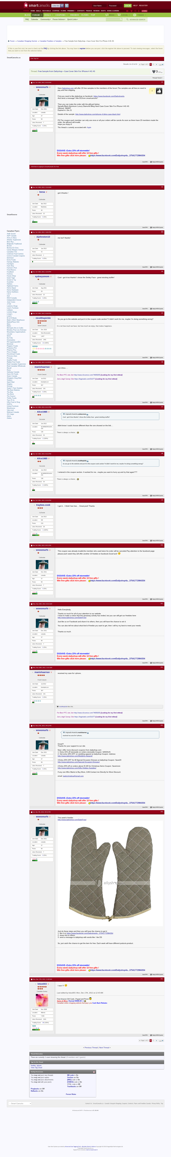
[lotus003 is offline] (42, 1000)
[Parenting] (139, 11)
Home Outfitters (12, 292)
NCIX (9, 336)
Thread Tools (156, 78)
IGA (8, 296)
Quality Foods (12, 360)
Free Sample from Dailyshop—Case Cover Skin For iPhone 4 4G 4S (66, 71)
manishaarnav (42, 367)
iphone (39, 1065)
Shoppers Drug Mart (14, 378)
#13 (162, 725)
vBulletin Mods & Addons (89, 1146)
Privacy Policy (156, 1103)
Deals (38, 11)
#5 (162, 313)
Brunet (9, 246)
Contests (80, 11)
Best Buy (10, 242)
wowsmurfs (42, 87)
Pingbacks (35, 1089)
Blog (27, 15)
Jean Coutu (11, 302)
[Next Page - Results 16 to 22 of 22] (156, 64)
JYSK (9, 304)
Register (143, 6)
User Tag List (34, 58)
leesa (42, 192)
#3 (162, 232)
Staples (9, 384)
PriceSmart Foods (13, 354)
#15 (162, 979)
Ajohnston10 (43, 237)
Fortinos (10, 274)
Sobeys (9, 380)
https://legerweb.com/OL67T (84, 379)
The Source (11, 396)
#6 (162, 362)
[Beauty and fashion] (131, 11)
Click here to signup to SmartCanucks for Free (45, 166)
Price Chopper (12, 352)
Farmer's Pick (12, 268)
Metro (9, 326)
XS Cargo (10, 414)
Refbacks (34, 1091)
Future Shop (11, 276)
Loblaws (10, 310)
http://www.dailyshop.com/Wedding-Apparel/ (75, 756)
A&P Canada (11, 236)
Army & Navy (12, 238)
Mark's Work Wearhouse (16, 320)
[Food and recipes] (135, 11)
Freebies (71, 11)
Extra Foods (11, 260)
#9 (162, 500)
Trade (141, 15)
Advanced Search (137, 19)
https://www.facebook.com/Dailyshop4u (109, 96)
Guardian (10, 282)
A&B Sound (11, 234)
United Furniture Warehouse (12, 407)
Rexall (9, 368)
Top (93, 15)
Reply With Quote (158, 162)
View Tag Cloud (36, 1067)
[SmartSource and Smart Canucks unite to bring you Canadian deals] (17, 220)
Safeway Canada (13, 372)
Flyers (63, 11)
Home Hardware (12, 290)
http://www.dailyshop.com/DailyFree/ (72, 618)
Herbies (9, 284)
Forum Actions (58, 19)
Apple (89, 127)
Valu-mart (10, 410)
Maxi (8, 324)
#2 (162, 187)
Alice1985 (42, 412)
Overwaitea (11, 340)
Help (135, 6)
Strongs (10, 386)
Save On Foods (12, 374)
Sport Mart (11, 382)
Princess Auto (12, 356)
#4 (162, 271)
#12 (162, 667)
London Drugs (12, 312)
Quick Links (72, 19)
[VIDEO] (70, 1082)
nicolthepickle (43, 318)
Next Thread (104, 1048)
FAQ (27, 19)
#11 (162, 603)
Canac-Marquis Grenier (15, 250)
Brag (111, 15)
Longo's (9, 314)
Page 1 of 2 (144, 64)
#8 (162, 453)
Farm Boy (10, 266)
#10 (162, 545)
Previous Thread (91, 1048)
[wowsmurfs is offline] (42, 102)
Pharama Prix (12, 348)
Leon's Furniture (12, 308)
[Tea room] (127, 11)
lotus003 (42, 984)
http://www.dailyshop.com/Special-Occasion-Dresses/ (79, 762)
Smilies (70, 1077)
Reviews (96, 11)
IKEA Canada (12, 298)
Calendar (34, 19)
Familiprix (10, 264)
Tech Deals (46, 11)
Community (45, 19)
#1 (162, 82)
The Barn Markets (13, 390)
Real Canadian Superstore (16, 364)
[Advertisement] (77, 176)
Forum (37, 15)
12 (43, 343)
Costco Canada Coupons (16, 256)
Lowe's (9, 316)
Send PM (145, 162)
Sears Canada (12, 376)
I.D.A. (9, 294)
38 (43, 1022)
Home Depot (11, 288)
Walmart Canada (13, 412)
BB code (70, 1075)
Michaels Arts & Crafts (15, 328)
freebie (33, 1065)
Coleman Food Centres (15, 254)
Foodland (10, 272)
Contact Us (88, 1103)
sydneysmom (42, 276)
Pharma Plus (11, 350)
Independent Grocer (14, 300)
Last (160, 65)
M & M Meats (12, 318)
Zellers (9, 418)
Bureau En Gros (13, 248)
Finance (89, 11)
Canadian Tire (12, 252)
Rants (103, 11)
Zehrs (9, 416)
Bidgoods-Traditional (14, 244)
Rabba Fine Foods (13, 362)
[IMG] (69, 1080)
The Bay (10, 392)
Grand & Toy (11, 280)
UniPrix (9, 404)
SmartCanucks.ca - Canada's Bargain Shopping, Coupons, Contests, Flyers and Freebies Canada (122, 1103)
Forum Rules (71, 1094)
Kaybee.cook (43, 505)
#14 (162, 811)
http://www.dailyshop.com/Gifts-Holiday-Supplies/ (77, 768)
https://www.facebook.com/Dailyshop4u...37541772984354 (117, 155)
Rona (9, 370)
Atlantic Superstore (14, 240)
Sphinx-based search (92, 1150)
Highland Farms (12, 286)
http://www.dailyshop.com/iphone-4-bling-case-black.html (97, 114)
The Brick (10, 394)
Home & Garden (113, 11)
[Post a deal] (144, 11)
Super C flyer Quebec (15, 388)
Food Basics (11, 270)
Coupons (55, 11)
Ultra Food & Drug (13, 402)
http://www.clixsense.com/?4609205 (87, 375)
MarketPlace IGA (13, 322)
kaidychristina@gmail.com (73, 776)
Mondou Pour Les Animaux (16, 330)
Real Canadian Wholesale (16, 366)
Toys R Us (11, 400)
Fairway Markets (13, 262)
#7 (162, 407)
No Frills (10, 338)
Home (33, 11)
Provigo (9, 358)
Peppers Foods (12, 346)
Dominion (10, 258)
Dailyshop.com (68, 88)
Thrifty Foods (12, 398)
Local (125, 15)
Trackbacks (71, 1086)
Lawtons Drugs (12, 306)
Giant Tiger (11, 278)
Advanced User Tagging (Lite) (73, 1146)
